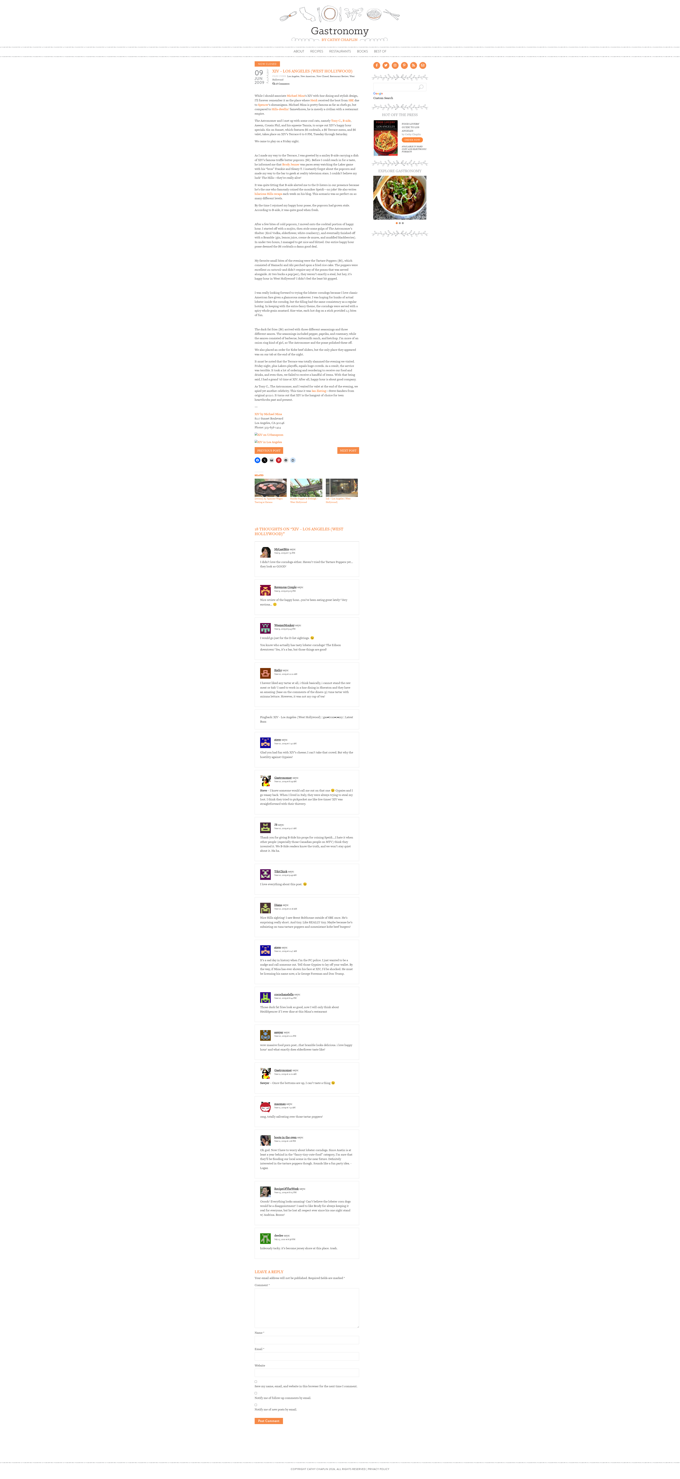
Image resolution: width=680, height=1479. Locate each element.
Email (259, 1349)
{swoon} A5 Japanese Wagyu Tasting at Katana (269, 500)
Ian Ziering (319, 391)
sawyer (278, 1032)
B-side (347, 121)
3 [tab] (403, 223)
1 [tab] (397, 223)
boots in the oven (285, 1137)
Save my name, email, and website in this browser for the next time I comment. (306, 1386)
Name (259, 1333)
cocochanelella (284, 994)
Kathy (278, 670)
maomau (280, 1104)
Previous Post (268, 450)
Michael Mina (296, 96)
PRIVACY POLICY (378, 1469)
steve (277, 739)
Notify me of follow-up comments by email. (283, 1398)
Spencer (263, 105)
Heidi (314, 100)
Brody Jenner (290, 164)
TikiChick (280, 871)
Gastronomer (283, 778)
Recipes (316, 51)
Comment (262, 1285)
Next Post (348, 450)
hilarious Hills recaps (268, 194)
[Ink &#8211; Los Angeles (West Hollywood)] (342, 488)
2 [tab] (400, 223)
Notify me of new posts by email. (276, 1409)
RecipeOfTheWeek (286, 1189)
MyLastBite (281, 549)
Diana (278, 905)
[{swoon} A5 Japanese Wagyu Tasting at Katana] (271, 488)
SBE (351, 100)
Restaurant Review (339, 76)
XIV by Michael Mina (268, 414)
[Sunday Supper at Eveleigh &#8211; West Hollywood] (306, 488)
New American (308, 76)
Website (260, 1365)
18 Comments (282, 83)
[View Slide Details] (399, 198)
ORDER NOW (412, 140)
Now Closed (267, 64)
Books (362, 51)
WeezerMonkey (284, 625)
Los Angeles (293, 76)
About (299, 51)
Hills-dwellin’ (280, 109)
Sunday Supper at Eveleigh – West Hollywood (304, 500)
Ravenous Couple (285, 587)
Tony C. (336, 121)
